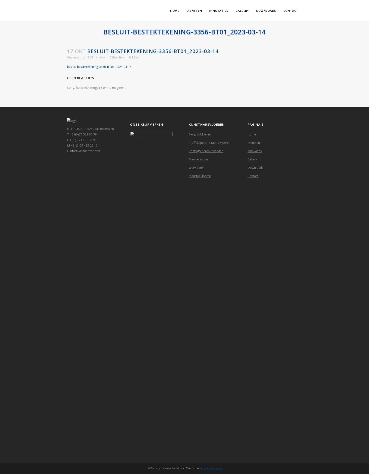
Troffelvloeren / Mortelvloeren (209, 143)
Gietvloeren (197, 168)
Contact (252, 176)
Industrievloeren (200, 176)
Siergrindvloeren (200, 134)
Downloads (255, 168)
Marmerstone (198, 159)
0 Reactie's (117, 57)
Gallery (252, 159)
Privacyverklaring (211, 468)
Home (251, 134)
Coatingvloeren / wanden (206, 151)
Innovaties (254, 151)
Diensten (253, 143)
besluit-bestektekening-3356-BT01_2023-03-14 (99, 67)
